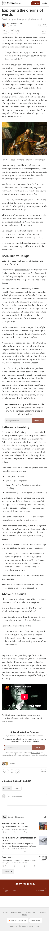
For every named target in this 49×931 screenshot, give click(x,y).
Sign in (44, 3)
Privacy (28, 912)
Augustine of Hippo (20, 311)
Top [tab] (4, 817)
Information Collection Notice (24, 755)
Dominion (35, 273)
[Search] (45, 817)
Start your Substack (18, 920)
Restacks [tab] (17, 788)
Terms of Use (35, 753)
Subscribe (35, 3)
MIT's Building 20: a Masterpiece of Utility (19, 839)
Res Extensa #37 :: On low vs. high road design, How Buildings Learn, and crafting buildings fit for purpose (18, 844)
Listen (44, 25)
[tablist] (12, 788)
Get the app (35, 920)
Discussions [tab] (19, 817)
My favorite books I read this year (15, 826)
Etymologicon (33, 602)
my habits (42, 100)
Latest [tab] (10, 817)
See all (6, 871)
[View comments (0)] (12, 31)
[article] (24, 828)
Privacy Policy (41, 755)
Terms (35, 912)
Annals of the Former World (16, 544)
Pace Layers (7, 857)
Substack (13, 926)
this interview (22, 269)
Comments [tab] (7, 788)
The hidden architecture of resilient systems (19, 860)
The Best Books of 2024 (13, 823)
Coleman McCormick (14, 23)
